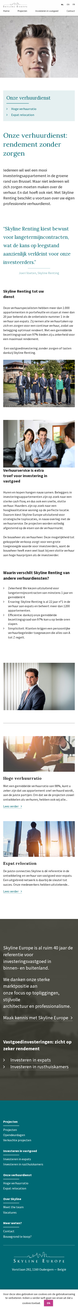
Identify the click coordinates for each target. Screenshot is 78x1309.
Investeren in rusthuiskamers (39, 1067)
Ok (48, 1303)
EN (68, 4)
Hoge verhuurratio (23, 109)
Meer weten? (12, 1223)
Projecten (22, 10)
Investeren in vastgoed (46, 10)
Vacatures (10, 1212)
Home (6, 10)
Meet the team (13, 1207)
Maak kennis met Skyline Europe (36, 1018)
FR (74, 4)
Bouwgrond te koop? (17, 1236)
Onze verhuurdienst (28, 98)
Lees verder (11, 806)
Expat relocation (22, 115)
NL (62, 4)
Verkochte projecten (17, 1140)
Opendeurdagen (14, 1135)
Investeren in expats (30, 1060)
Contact (71, 10)
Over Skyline (12, 1199)
